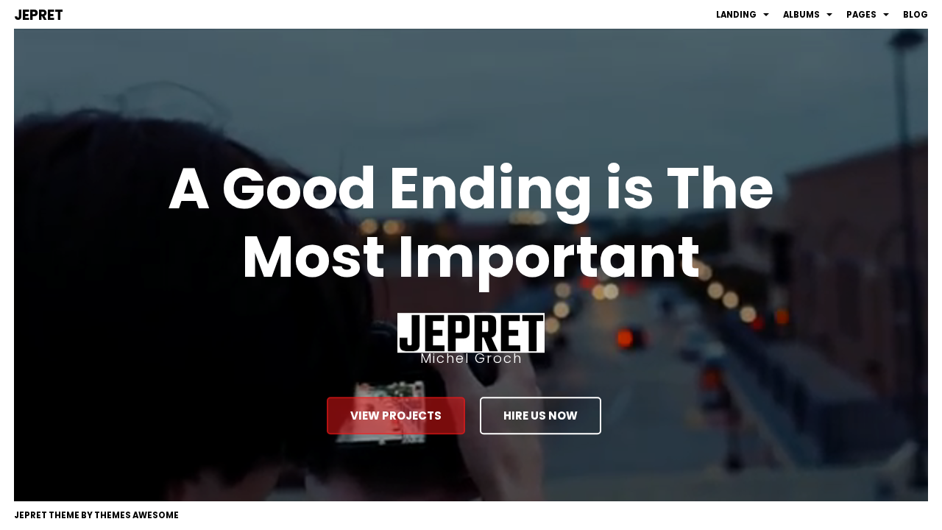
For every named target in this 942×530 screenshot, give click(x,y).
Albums (801, 15)
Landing (736, 15)
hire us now (540, 415)
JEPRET (38, 15)
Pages (861, 15)
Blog (915, 15)
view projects (396, 415)
